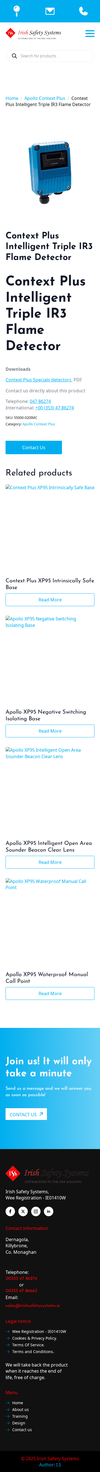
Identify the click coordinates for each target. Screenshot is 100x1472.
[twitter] (23, 1211)
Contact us (22, 1430)
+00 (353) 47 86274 (54, 408)
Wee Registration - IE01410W (39, 1331)
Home (12, 98)
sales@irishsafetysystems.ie (33, 1306)
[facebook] (10, 1211)
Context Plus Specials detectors (39, 380)
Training (20, 1416)
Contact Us (33, 447)
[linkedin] (48, 1211)
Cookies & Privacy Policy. (34, 1338)
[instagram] (36, 1211)
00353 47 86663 (21, 1291)
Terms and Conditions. (33, 1351)
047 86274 (40, 401)
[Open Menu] (90, 33)
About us (20, 1409)
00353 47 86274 (21, 1278)
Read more (50, 600)
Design (18, 1423)
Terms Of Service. (28, 1345)
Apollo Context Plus (44, 98)
